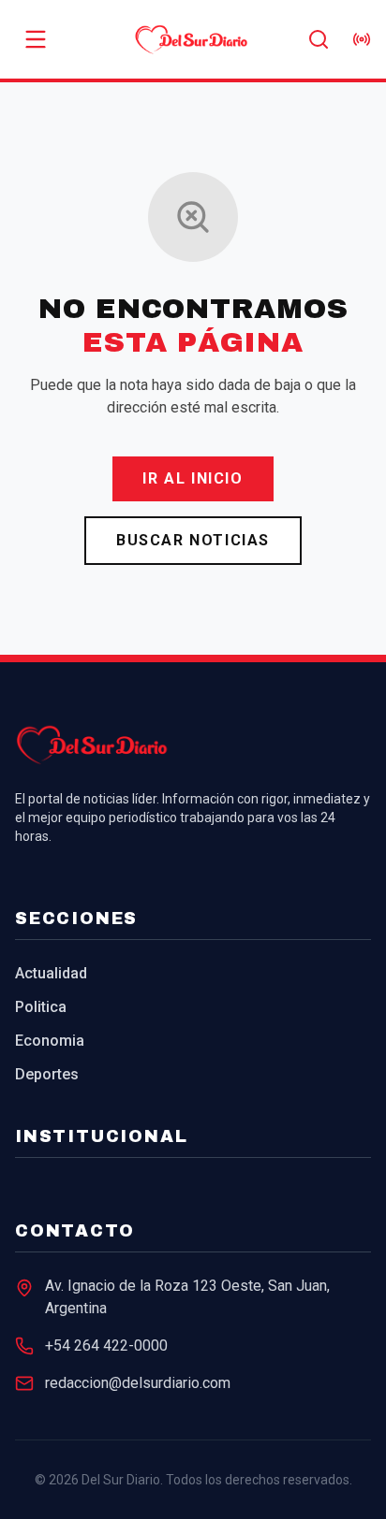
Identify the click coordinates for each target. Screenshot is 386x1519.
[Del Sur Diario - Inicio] (193, 39)
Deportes (47, 1074)
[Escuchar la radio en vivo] (361, 39)
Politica (41, 1007)
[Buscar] (318, 39)
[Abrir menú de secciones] (35, 39)
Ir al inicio (192, 478)
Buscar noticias (193, 540)
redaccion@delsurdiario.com (137, 1383)
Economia (49, 1040)
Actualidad (51, 973)
